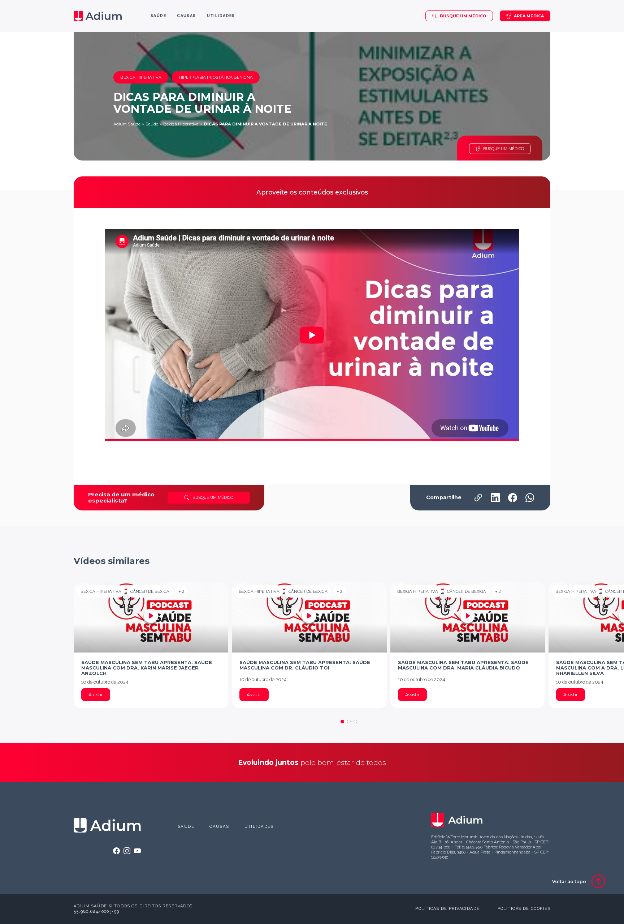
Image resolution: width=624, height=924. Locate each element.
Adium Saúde (126, 124)
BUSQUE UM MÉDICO (503, 148)
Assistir (95, 694)
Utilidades (259, 826)
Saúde (152, 124)
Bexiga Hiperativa (181, 124)
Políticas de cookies (524, 908)
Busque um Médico (463, 15)
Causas (219, 826)
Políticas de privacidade (447, 908)
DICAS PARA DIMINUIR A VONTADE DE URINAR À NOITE (265, 124)
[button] (342, 721)
